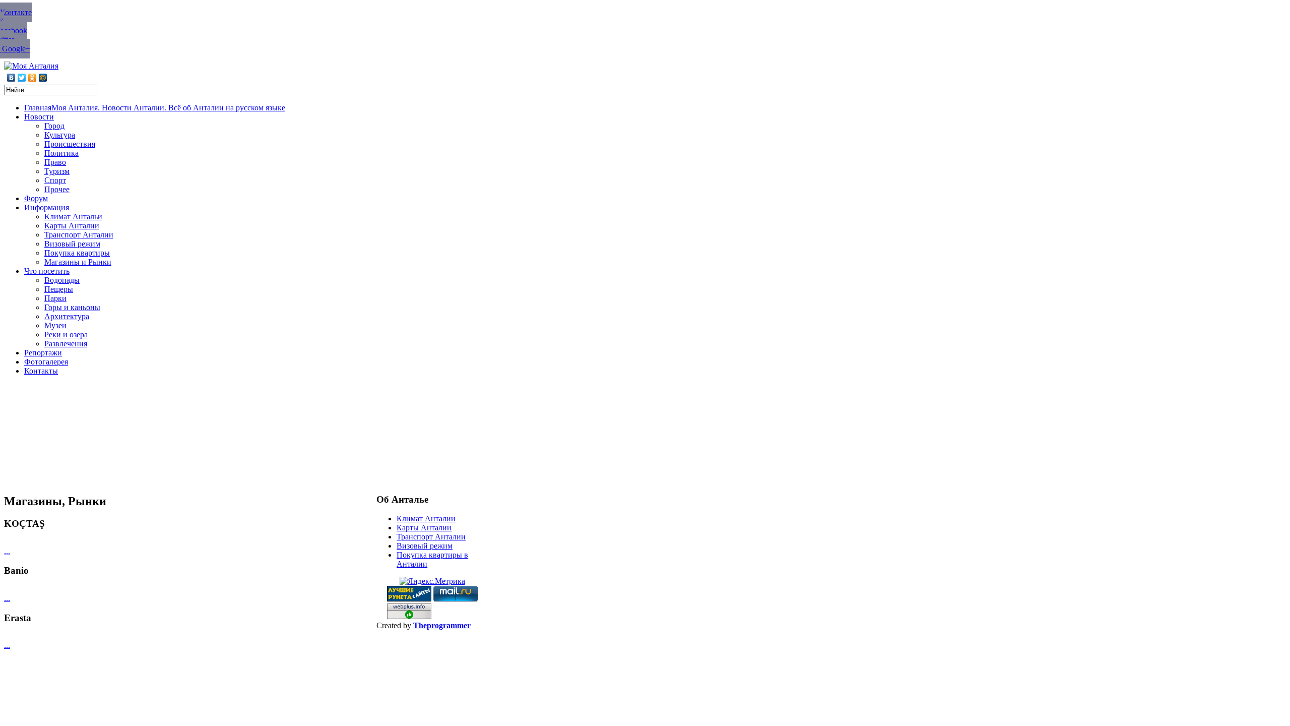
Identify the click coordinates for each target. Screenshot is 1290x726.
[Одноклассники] (32, 77)
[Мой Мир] (43, 77)
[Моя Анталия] (31, 66)
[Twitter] (22, 77)
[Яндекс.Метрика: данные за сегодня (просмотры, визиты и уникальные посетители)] (432, 581)
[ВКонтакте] (11, 77)
